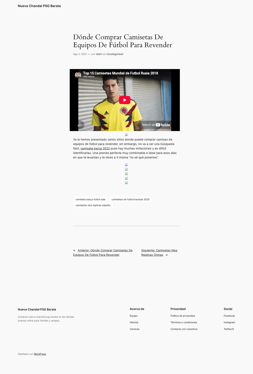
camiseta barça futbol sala (90, 199)
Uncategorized (115, 54)
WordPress (40, 353)
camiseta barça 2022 (95, 148)
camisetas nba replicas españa (93, 205)
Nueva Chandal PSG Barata (39, 6)
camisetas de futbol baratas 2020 (131, 199)
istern (99, 54)
